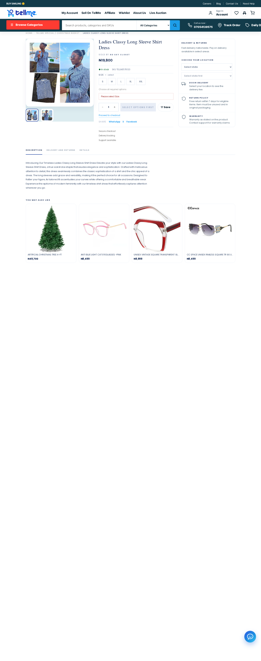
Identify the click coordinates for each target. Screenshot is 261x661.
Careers (207, 3)
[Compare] (244, 13)
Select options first (138, 107)
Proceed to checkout (109, 115)
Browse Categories (27, 24)
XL (130, 81)
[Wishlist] (236, 13)
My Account (70, 13)
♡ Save (165, 107)
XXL (140, 81)
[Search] (175, 25)
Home (29, 33)
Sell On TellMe (91, 13)
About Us (139, 13)
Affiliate (110, 13)
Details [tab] (84, 150)
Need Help (249, 3)
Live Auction (157, 13)
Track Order (232, 25)
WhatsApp (114, 121)
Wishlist (124, 13)
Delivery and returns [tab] (61, 150)
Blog (218, 3)
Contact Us (232, 3)
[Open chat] (250, 637)
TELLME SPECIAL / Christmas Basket (58, 33)
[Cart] (252, 13)
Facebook (131, 121)
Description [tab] (34, 150)
